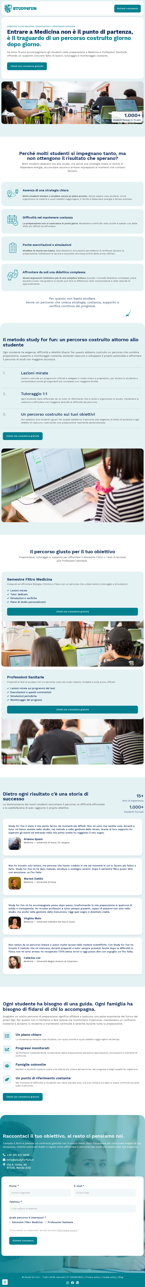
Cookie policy (109, 1277)
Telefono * (15, 1201)
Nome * (14, 1185)
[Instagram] (67, 1282)
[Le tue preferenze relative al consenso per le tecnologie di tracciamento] (5, 1282)
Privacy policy (92, 1277)
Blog (121, 1277)
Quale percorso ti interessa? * (27, 1217)
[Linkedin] (77, 1282)
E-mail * (79, 1185)
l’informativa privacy (67, 1230)
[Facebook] (72, 1282)
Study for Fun (32, 1277)
